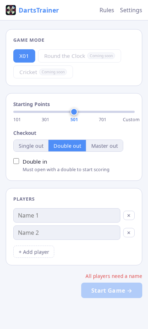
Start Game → (111, 290)
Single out (31, 145)
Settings (131, 10)
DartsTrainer (39, 10)
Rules (107, 10)
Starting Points (31, 104)
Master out (104, 145)
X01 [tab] (24, 55)
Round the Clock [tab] (78, 55)
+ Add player (34, 251)
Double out (67, 145)
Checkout (24, 132)
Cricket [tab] (42, 72)
